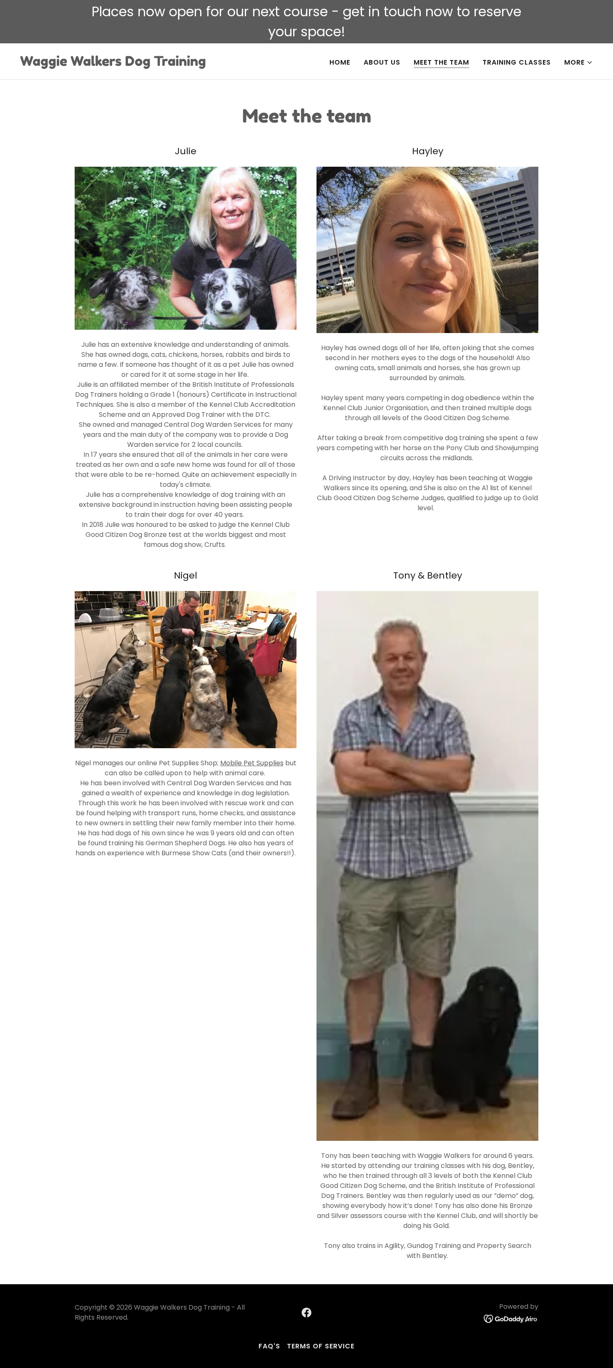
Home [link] (339, 62)
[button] (578, 63)
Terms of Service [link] (320, 1346)
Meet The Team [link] (441, 62)
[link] (113, 63)
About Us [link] (382, 62)
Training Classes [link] (516, 62)
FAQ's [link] (269, 1346)
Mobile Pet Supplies (252, 763)
